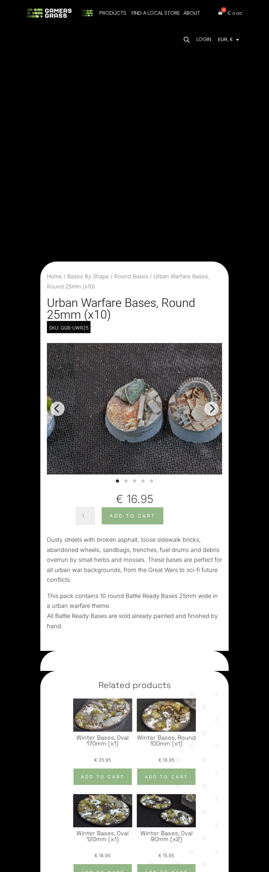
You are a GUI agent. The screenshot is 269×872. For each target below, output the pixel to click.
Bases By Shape (88, 276)
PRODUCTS (112, 13)
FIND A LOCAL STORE (156, 13)
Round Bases (131, 276)
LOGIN (204, 39)
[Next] (211, 409)
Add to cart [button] (102, 776)
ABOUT (191, 13)
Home (54, 276)
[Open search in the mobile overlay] (186, 39)
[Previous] (57, 409)
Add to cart (132, 515)
